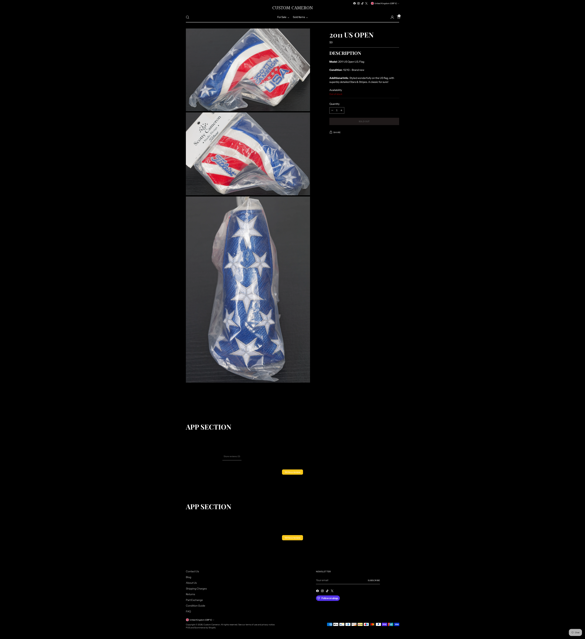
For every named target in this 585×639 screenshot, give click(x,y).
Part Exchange (194, 600)
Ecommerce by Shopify (205, 627)
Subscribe (374, 580)
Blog (188, 577)
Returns (190, 594)
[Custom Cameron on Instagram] (358, 3)
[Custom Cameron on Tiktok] (362, 3)
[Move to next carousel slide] (396, 406)
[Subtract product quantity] (332, 110)
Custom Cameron (211, 624)
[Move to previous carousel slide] (389, 406)
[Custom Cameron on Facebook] (354, 3)
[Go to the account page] (391, 17)
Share (337, 132)
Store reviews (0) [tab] (232, 456)
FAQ (188, 611)
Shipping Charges (196, 588)
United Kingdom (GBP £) (385, 3)
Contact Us (192, 571)
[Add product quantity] (341, 110)
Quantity (334, 103)
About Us (191, 582)
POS (188, 627)
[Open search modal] (187, 17)
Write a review (292, 472)
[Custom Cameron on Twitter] (366, 3)
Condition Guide (195, 605)
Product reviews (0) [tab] (211, 456)
